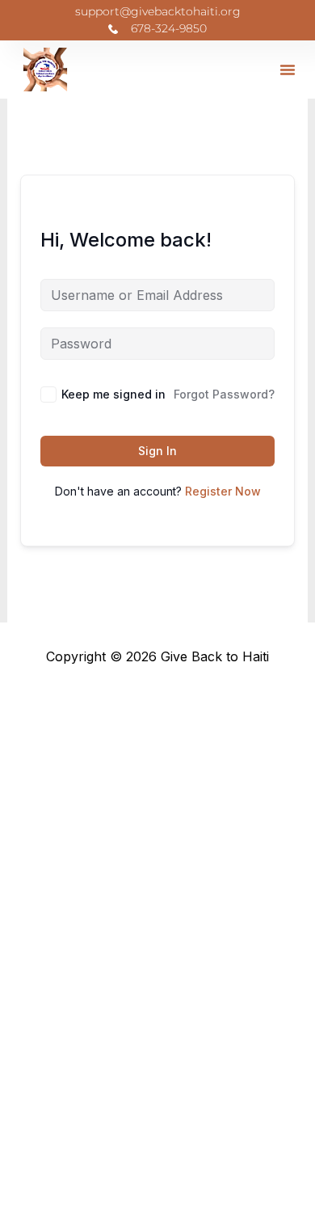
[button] (287, 69)
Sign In (157, 451)
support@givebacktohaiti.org (158, 11)
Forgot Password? (224, 394)
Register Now (223, 491)
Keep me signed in (113, 394)
